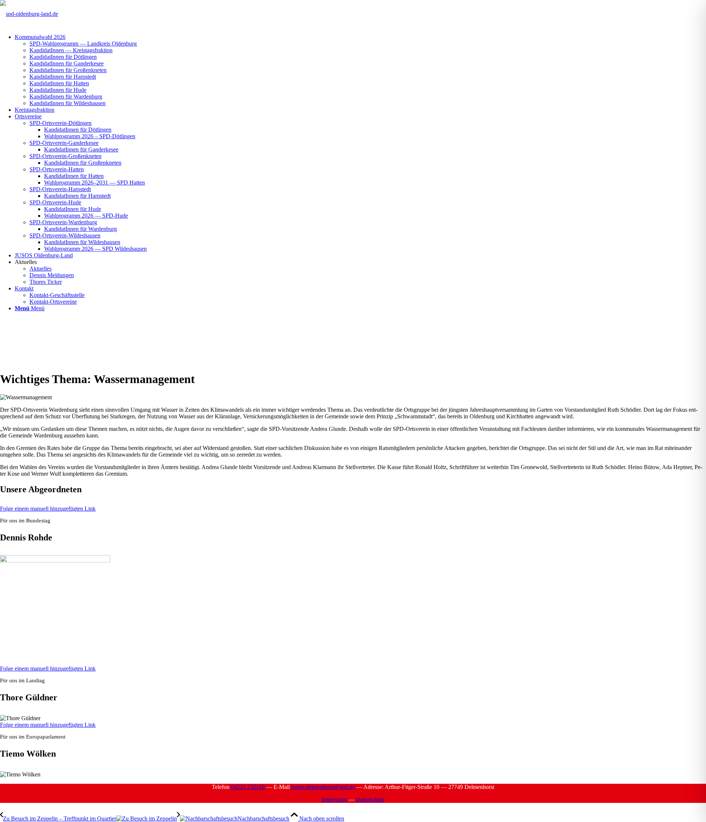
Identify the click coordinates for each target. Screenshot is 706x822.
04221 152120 (248, 787)
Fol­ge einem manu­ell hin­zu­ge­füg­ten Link (48, 508)
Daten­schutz (370, 799)
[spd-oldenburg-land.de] (29, 14)
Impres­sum (334, 799)
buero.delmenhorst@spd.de (323, 787)
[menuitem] (360, 70)
